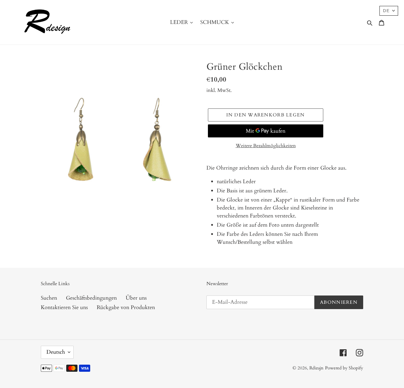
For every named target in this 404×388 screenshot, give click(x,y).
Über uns (136, 298)
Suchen (49, 298)
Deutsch (55, 352)
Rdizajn (316, 368)
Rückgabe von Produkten (126, 307)
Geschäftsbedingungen (91, 298)
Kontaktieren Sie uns (64, 307)
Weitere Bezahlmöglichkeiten (266, 145)
